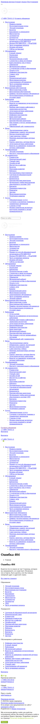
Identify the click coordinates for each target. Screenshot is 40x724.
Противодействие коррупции (20, 120)
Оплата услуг (14, 70)
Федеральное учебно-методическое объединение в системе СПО (22, 183)
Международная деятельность (16, 513)
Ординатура (13, 37)
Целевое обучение (16, 47)
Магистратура (14, 34)
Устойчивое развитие (17, 196)
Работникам (9, 99)
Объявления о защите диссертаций (22, 132)
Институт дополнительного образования (24, 153)
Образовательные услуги (18, 200)
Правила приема (15, 24)
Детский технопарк (16, 28)
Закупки (12, 192)
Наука (7, 128)
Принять (4, 722)
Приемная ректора (7, 699)
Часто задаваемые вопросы (19, 45)
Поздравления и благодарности (20, 173)
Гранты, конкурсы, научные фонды (22, 142)
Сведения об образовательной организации (21, 612)
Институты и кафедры (17, 165)
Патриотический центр (17, 78)
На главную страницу (9, 578)
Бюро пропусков (15, 117)
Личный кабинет (15, 86)
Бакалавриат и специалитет (19, 32)
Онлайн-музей (14, 163)
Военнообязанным (16, 113)
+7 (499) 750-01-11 (7, 18)
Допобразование (11, 149)
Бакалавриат (9, 594)
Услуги (7, 198)
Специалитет (10, 596)
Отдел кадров (14, 101)
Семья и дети (14, 74)
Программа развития (17, 169)
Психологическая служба (18, 59)
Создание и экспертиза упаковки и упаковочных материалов (22, 203)
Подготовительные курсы (18, 26)
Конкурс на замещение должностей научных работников (22, 147)
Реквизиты (13, 190)
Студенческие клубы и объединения (22, 68)
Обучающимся (10, 51)
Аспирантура (14, 35)
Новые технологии (18, 709)
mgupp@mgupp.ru (7, 689)
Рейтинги (12, 171)
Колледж (12, 30)
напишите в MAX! (8, 707)
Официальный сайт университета (21, 126)
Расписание (13, 55)
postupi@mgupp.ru (7, 682)
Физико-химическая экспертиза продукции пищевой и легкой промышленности (20, 209)
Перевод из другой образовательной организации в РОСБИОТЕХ (22, 40)
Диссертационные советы (18, 130)
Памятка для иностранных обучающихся (24, 93)
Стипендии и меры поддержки (20, 61)
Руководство (14, 157)
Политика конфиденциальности (12, 703)
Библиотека (13, 57)
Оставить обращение (22, 18)
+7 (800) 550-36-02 (7, 680)
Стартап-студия (15, 205)
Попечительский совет (17, 159)
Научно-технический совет (19, 134)
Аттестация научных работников (21, 111)
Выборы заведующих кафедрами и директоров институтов (22, 108)
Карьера (12, 76)
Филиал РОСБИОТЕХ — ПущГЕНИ (22, 43)
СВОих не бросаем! (16, 49)
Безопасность (14, 178)
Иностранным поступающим (15, 590)
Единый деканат (15, 53)
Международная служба (18, 90)
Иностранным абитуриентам (15, 88)
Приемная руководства (17, 188)
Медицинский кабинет (17, 66)
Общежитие (13, 64)
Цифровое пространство (18, 72)
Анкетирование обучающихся (20, 82)
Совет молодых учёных (18, 136)
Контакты (13, 186)
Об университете (11, 155)
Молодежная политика (17, 80)
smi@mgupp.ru (6, 695)
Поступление (10, 22)
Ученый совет (14, 161)
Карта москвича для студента (20, 63)
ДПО (7, 603)
